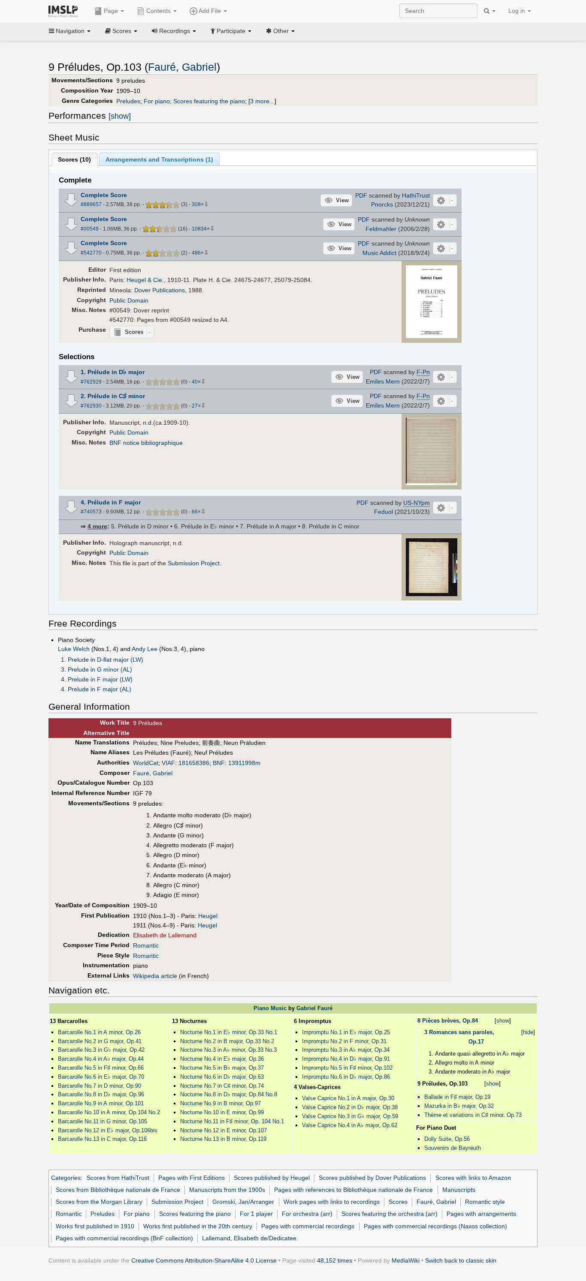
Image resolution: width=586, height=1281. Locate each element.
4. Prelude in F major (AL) (96, 689)
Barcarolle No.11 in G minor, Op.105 (102, 1121)
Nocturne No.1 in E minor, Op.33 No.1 (228, 1032)
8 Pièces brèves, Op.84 (447, 1020)
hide (528, 1032)
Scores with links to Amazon (473, 1177)
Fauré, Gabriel (182, 67)
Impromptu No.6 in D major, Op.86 (346, 1077)
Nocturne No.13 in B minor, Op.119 (223, 1139)
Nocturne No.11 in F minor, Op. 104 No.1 (232, 1121)
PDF (361, 195)
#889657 (91, 204)
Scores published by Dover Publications (372, 1177)
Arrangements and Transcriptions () (159, 159)
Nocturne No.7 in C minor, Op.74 (222, 1086)
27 (195, 406)
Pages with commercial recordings (307, 1226)
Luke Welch (74, 648)
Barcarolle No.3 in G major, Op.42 (101, 1050)
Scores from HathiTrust (118, 1177)
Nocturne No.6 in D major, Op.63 (222, 1077)
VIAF (168, 762)
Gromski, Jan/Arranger (243, 1201)
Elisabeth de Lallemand (164, 935)
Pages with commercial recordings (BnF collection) (124, 1238)
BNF (219, 762)
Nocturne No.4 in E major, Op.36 (222, 1059)
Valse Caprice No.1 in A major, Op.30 (348, 1098)
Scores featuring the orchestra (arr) (389, 1213)
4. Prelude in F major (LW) (97, 679)
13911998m (244, 762)
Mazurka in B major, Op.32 (459, 1106)
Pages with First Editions (191, 1177)
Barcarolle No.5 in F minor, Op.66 (101, 1068)
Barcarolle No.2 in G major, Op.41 (100, 1041)
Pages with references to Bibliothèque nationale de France (353, 1189)
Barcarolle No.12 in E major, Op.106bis (107, 1130)
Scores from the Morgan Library (99, 1201)
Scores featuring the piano (209, 101)
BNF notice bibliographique (146, 442)
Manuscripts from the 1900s (227, 1189)
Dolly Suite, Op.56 (447, 1139)
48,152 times (334, 1260)
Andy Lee (144, 648)
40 (195, 382)
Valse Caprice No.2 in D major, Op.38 (350, 1107)
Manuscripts (458, 1189)
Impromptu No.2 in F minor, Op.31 (344, 1041)
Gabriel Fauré (314, 1008)
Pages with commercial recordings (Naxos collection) (435, 1226)
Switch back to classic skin (460, 1260)
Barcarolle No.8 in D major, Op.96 (101, 1094)
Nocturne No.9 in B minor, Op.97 (220, 1103)
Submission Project (194, 563)
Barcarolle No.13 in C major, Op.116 (102, 1139)
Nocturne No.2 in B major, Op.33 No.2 (227, 1041)
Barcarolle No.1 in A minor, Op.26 (99, 1032)
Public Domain (128, 300)
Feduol (383, 511)
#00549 (90, 229)
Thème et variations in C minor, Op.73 (473, 1115)
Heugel (207, 915)
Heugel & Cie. (145, 279)
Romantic (146, 945)
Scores (398, 1201)
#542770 (91, 253)
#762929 (91, 382)
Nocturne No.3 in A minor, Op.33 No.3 (228, 1050)
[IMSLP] (65, 10)
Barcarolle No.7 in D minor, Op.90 (99, 1086)
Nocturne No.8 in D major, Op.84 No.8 (228, 1094)
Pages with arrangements (481, 1213)
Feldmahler (380, 228)
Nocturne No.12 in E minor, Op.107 (223, 1130)
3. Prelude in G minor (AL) (96, 669)
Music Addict (379, 252)
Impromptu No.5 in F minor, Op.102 (347, 1068)
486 (196, 253)
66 (195, 512)
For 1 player (256, 1213)
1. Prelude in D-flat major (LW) (102, 659)
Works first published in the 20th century (197, 1226)
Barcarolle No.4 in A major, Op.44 (101, 1059)
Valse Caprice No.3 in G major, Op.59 (350, 1116)
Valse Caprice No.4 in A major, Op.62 (349, 1125)
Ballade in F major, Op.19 (457, 1097)
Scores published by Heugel (272, 1177)
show (502, 1020)
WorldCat (145, 762)
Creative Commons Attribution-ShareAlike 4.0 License (204, 1260)
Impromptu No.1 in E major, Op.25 (346, 1032)
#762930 (91, 406)
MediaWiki (406, 1260)
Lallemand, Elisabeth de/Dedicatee (249, 1238)
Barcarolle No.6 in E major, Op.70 (101, 1077)
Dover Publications (159, 290)
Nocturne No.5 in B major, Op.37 (222, 1068)
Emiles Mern (383, 381)
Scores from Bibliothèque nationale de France (118, 1189)
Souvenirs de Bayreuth (452, 1148)
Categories (66, 1177)
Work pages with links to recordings (332, 1201)
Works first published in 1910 (95, 1226)
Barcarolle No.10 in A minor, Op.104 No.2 (109, 1112)
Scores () (74, 159)
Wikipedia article (155, 975)
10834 (199, 229)
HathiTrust (416, 195)
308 (196, 204)
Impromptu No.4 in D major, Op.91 (346, 1059)
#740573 (91, 512)
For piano (157, 101)
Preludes (128, 101)
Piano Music (270, 1008)
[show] (120, 116)
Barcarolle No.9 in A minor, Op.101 (101, 1103)
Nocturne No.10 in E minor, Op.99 (222, 1112)
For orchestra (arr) (307, 1213)
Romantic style (485, 1201)
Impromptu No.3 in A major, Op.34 (346, 1050)
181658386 (193, 762)
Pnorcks (382, 204)
